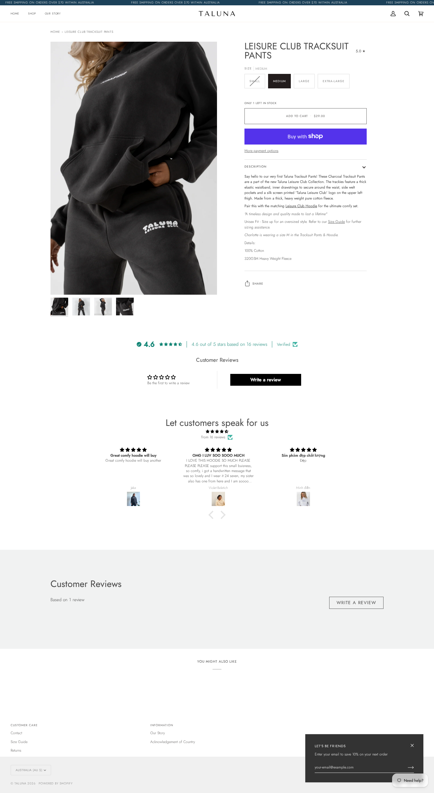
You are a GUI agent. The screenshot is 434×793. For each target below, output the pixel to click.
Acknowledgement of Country (172, 742)
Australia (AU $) (29, 770)
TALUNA (20, 783)
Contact (16, 733)
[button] (32, 13)
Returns (16, 750)
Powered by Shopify (56, 783)
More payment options (261, 150)
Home (55, 32)
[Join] (406, 767)
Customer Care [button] (24, 725)
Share (257, 283)
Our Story (157, 733)
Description (255, 166)
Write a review (265, 379)
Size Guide (336, 221)
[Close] (414, 743)
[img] (217, 431)
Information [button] (161, 725)
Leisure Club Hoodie (301, 206)
